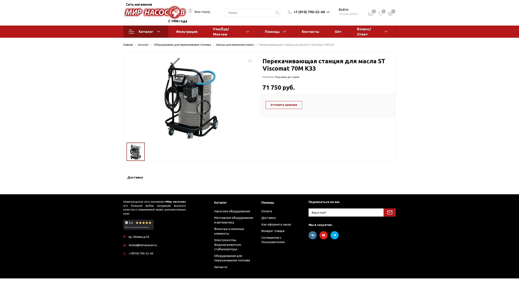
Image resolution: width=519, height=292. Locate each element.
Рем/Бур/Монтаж (221, 31)
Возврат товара (272, 231)
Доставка (268, 217)
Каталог (146, 31)
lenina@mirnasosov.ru (143, 245)
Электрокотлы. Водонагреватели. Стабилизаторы (227, 244)
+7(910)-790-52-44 (141, 253)
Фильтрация (186, 31)
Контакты (310, 31)
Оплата (266, 211)
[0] (390, 14)
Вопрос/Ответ (364, 31)
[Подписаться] (390, 212)
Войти (343, 9)
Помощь (272, 31)
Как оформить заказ (276, 224)
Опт (338, 31)
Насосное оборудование (232, 211)
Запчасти (220, 267)
